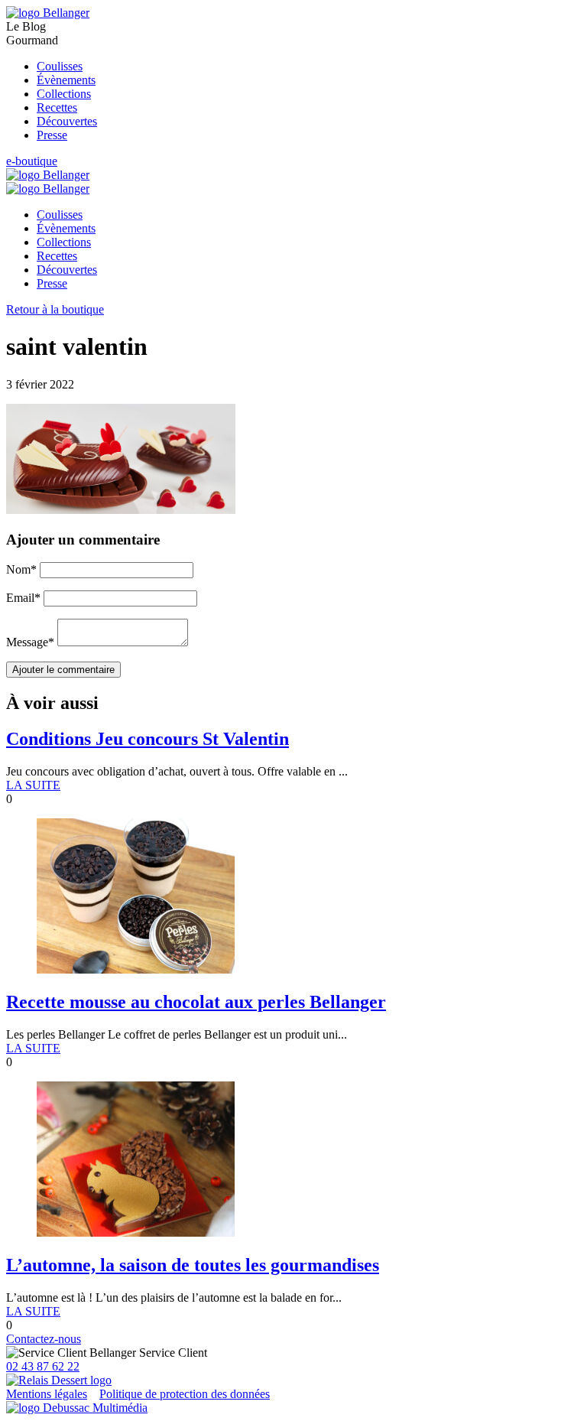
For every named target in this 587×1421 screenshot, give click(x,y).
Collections (64, 93)
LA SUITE (33, 785)
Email (23, 597)
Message (30, 642)
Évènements (66, 79)
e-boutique (31, 160)
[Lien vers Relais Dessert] (59, 1380)
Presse (52, 134)
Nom (21, 569)
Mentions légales (46, 1393)
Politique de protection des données (184, 1393)
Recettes (57, 107)
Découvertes (67, 121)
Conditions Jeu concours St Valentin (147, 739)
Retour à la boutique (55, 309)
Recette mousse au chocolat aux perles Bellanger (196, 1002)
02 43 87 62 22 (42, 1366)
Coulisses (60, 66)
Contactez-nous (43, 1338)
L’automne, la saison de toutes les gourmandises (192, 1265)
